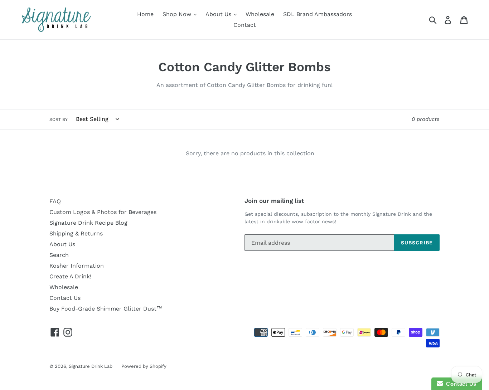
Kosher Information (76, 265)
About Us (219, 14)
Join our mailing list (274, 200)
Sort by (58, 119)
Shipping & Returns (76, 233)
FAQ (55, 201)
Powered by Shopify (143, 366)
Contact (244, 24)
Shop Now (178, 14)
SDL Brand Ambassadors (317, 14)
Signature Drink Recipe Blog (88, 222)
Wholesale (260, 14)
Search (59, 255)
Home (145, 14)
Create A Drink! (70, 276)
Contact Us (65, 297)
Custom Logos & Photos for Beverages (102, 212)
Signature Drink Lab (90, 366)
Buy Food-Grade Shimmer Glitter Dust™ (105, 308)
